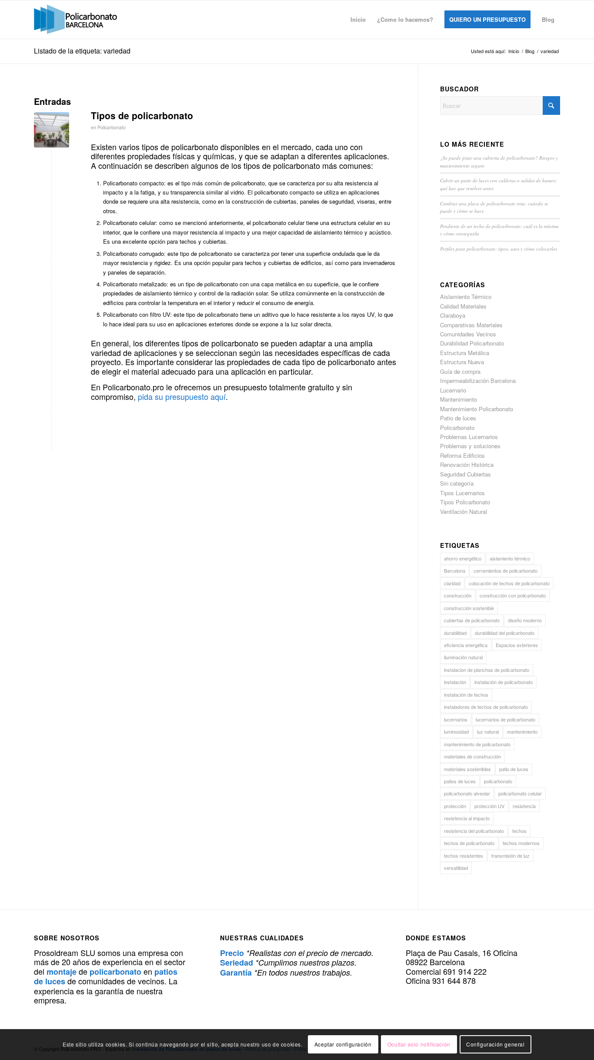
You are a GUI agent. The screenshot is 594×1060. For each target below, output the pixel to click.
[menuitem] (358, 19)
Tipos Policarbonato (465, 502)
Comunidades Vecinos (468, 334)
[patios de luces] (51, 130)
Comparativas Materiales (471, 325)
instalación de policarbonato (503, 681)
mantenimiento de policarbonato (477, 744)
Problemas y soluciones (470, 446)
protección (455, 805)
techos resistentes (463, 855)
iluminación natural (463, 657)
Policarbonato (111, 127)
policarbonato (498, 781)
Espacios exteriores (517, 644)
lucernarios (455, 719)
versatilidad (456, 867)
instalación (455, 681)
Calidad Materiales (463, 306)
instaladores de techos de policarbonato (486, 706)
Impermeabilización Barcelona (478, 380)
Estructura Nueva (462, 362)
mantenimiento (522, 731)
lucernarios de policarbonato (505, 719)
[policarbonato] (75, 19)
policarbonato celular (520, 793)
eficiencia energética (465, 644)
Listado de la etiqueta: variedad (82, 51)
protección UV (489, 805)
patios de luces (460, 781)
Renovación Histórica (467, 464)
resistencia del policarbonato (474, 830)
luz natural (488, 731)
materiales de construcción (472, 756)
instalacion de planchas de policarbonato (486, 669)
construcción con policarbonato (513, 595)
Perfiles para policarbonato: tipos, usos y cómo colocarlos (498, 248)
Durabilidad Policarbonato (472, 343)
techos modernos (521, 842)
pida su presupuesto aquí (182, 396)
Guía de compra (460, 371)
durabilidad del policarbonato (504, 632)
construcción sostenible (469, 607)
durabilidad (455, 632)
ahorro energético (462, 558)
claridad (452, 583)
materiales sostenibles (467, 768)
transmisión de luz (510, 855)
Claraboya (452, 315)
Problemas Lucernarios (469, 437)
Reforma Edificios (462, 455)
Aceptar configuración (343, 1044)
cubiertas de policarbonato (472, 620)
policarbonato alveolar (467, 793)
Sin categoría (457, 483)
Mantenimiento (458, 399)
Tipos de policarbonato (142, 115)
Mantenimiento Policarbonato (476, 409)
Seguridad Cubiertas (465, 474)
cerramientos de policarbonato (505, 570)
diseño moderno (525, 620)
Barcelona (454, 570)
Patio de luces (458, 418)
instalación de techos (466, 694)
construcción (457, 595)
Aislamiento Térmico (465, 296)
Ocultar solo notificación (419, 1044)
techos (519, 830)
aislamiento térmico (510, 558)
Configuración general (495, 1044)
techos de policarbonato (469, 842)
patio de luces (513, 768)
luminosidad (456, 731)
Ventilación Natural (463, 511)
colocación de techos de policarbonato (509, 583)
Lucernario (453, 390)
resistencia (524, 805)
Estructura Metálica (464, 353)
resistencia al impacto (467, 818)
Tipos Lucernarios (462, 493)
